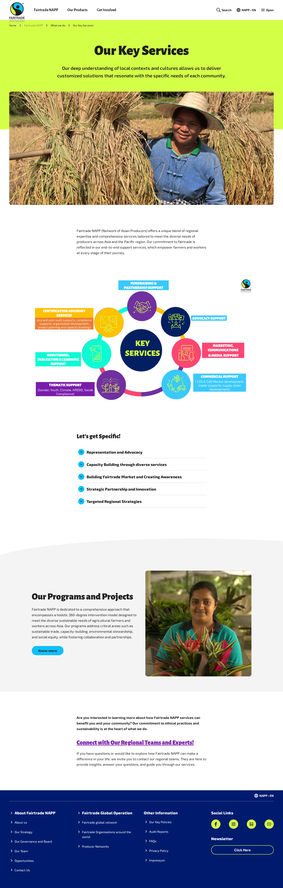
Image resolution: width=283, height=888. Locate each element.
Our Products (77, 10)
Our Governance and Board (33, 841)
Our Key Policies (160, 822)
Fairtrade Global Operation (107, 813)
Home (12, 25)
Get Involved (106, 10)
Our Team (21, 851)
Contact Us (22, 870)
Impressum (157, 860)
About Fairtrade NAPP (35, 813)
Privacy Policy (158, 850)
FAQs (152, 841)
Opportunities (24, 860)
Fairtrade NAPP (46, 10)
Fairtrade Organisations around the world (106, 834)
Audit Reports (158, 831)
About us (21, 822)
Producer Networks (95, 846)
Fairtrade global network (99, 822)
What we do (58, 25)
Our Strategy (23, 832)
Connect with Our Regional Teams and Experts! (135, 742)
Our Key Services (83, 25)
